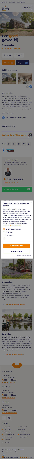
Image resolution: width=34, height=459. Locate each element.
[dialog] (17, 229)
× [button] (31, 202)
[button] (17, 256)
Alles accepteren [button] (16, 246)
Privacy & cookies (15, 226)
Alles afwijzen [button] (16, 251)
